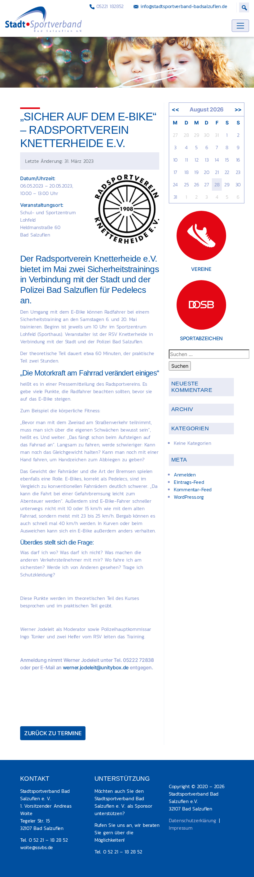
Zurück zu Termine (52, 733)
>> (238, 109)
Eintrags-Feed (189, 482)
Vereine (201, 269)
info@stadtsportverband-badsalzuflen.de (182, 6)
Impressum (180, 827)
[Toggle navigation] (240, 26)
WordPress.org (189, 497)
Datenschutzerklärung (192, 820)
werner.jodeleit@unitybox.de (96, 667)
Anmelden (185, 474)
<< (175, 109)
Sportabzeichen (201, 338)
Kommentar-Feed (193, 489)
